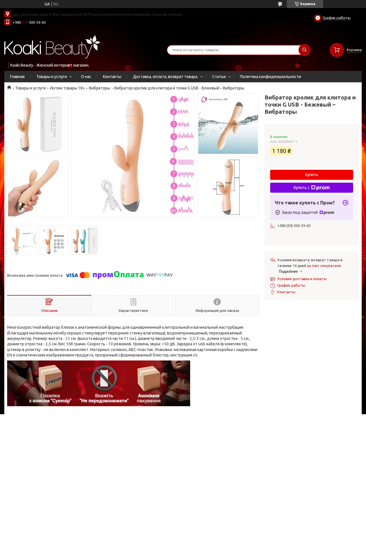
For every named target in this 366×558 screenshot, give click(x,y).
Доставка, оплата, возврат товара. (165, 77)
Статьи (219, 77)
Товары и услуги (51, 77)
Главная (17, 77)
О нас (86, 77)
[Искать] (305, 50)
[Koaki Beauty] (52, 46)
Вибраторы (99, 88)
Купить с (302, 187)
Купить (311, 174)
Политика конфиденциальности (270, 77)
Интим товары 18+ (67, 88)
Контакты (112, 77)
